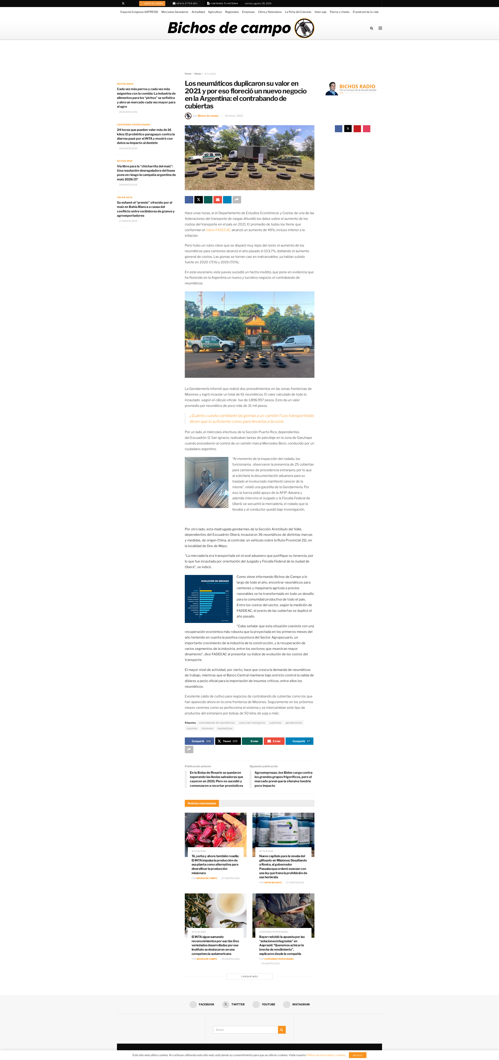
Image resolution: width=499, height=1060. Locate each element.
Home (188, 73)
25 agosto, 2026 (230, 959)
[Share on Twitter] (198, 199)
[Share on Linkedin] (227, 199)
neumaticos (225, 728)
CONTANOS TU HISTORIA (224, 3)
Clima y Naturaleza (270, 11)
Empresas (248, 11)
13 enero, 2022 (234, 115)
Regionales (232, 11)
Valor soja (320, 11)
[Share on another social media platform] (237, 199)
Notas (198, 73)
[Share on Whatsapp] (208, 199)
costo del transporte (252, 722)
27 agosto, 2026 (230, 878)
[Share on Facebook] (189, 199)
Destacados (125, 83)
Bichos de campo (208, 115)
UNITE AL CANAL (154, 3)
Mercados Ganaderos (174, 11)
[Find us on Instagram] (133, 3)
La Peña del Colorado (298, 11)
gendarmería (294, 722)
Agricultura (215, 11)
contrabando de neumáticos (217, 722)
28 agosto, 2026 (128, 112)
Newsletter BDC (187, 3)
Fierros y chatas (339, 11)
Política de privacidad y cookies (326, 1055)
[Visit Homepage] (241, 28)
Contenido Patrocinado (279, 959)
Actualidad (198, 11)
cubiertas (275, 722)
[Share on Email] (217, 199)
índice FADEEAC (218, 230)
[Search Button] (371, 28)
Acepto (358, 1055)
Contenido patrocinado (273, 932)
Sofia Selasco (273, 882)
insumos (192, 728)
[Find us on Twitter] (123, 3)
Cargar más (249, 976)
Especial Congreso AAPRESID (139, 11)
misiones (207, 728)
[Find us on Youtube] (128, 3)
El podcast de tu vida (366, 11)
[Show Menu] (380, 28)
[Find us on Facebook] (118, 3)
